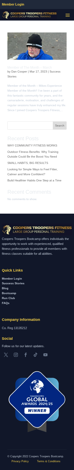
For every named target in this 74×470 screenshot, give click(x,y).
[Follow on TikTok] (35, 355)
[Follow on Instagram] (16, 355)
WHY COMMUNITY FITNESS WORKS (32, 145)
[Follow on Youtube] (45, 355)
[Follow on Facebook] (26, 355)
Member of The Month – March (29, 67)
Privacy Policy (20, 461)
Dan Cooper (19, 71)
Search (59, 125)
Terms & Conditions (48, 461)
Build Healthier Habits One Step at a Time (34, 180)
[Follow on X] (6, 355)
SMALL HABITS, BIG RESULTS (27, 163)
